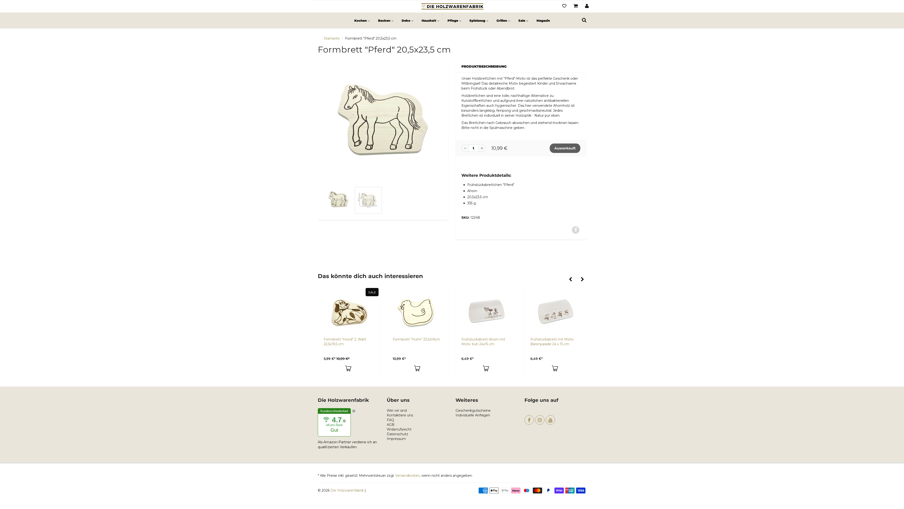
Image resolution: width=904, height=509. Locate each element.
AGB (390, 425)
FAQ (390, 420)
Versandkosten (407, 475)
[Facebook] (529, 420)
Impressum (396, 439)
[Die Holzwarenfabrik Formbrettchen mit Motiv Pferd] (383, 125)
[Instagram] (540, 420)
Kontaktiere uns (400, 415)
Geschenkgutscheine (473, 410)
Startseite (332, 38)
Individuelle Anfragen (473, 415)
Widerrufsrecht (399, 429)
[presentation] (570, 279)
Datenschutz (397, 434)
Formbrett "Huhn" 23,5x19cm (351, 339)
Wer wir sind (397, 410)
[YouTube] (550, 420)
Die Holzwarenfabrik (347, 490)
